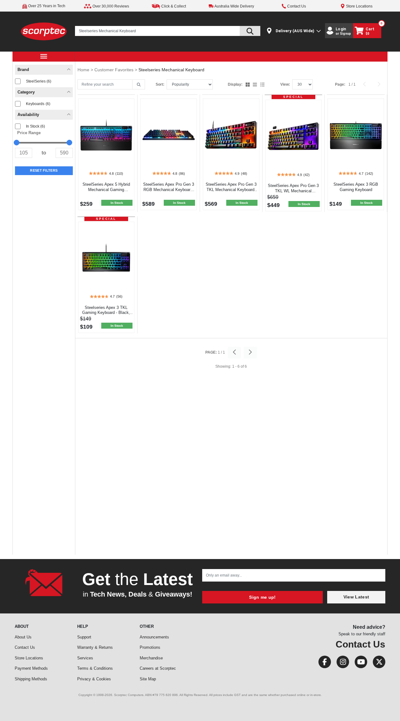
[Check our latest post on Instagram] (341, 663)
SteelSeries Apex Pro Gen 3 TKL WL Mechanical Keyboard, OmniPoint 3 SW (293, 191)
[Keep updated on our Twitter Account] (376, 663)
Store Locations (29, 658)
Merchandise (151, 658)
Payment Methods (31, 668)
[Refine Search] (138, 85)
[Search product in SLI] (250, 31)
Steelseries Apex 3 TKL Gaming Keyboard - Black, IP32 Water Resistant (106, 312)
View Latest (356, 596)
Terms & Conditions (95, 668)
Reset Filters (44, 170)
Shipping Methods (31, 679)
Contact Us (25, 647)
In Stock (35, 126)
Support (84, 637)
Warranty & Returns (95, 647)
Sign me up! (262, 597)
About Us (23, 637)
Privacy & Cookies (94, 679)
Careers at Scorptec (158, 668)
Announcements (154, 637)
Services (85, 658)
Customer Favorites (114, 69)
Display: (235, 84)
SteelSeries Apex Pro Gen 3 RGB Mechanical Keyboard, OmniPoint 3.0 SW (168, 189)
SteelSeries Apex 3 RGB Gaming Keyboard (355, 187)
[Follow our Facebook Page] (323, 663)
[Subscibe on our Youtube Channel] (359, 663)
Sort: (160, 84)
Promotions (150, 647)
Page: (340, 84)
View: (285, 84)
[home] (44, 31)
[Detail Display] (255, 85)
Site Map (148, 679)
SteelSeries (38, 81)
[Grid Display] (248, 85)
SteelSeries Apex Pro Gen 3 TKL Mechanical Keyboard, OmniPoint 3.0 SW (231, 189)
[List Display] (263, 85)
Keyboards (38, 104)
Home (84, 69)
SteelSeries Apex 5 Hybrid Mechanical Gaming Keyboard (106, 189)
